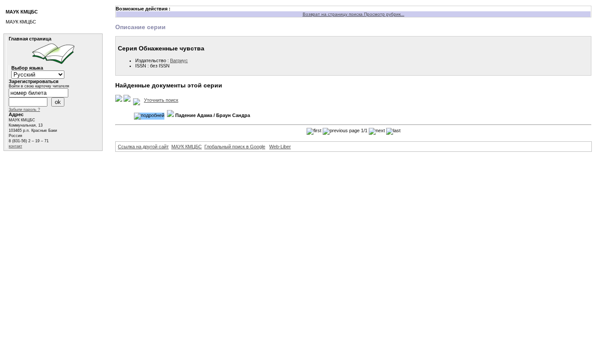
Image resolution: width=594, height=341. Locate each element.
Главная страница (30, 38)
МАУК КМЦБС (186, 146)
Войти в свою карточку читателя (39, 86)
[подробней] (149, 116)
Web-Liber (280, 146)
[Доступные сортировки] (136, 100)
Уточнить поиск (161, 100)
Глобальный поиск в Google (234, 146)
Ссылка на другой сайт (143, 146)
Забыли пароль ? (24, 109)
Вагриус (179, 60)
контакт (15, 146)
